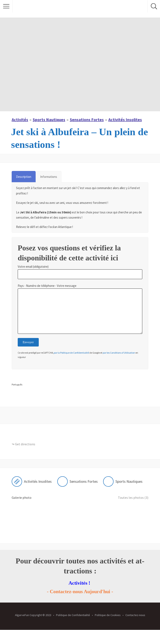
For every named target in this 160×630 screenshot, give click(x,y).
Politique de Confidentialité (73, 615)
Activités (20, 119)
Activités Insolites (125, 119)
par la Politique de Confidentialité (71, 352)
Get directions (25, 444)
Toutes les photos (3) (133, 497)
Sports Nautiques (49, 119)
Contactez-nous (135, 615)
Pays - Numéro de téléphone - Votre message (47, 286)
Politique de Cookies (108, 615)
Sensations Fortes (87, 119)
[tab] (24, 176)
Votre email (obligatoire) (33, 267)
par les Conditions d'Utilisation (118, 352)
